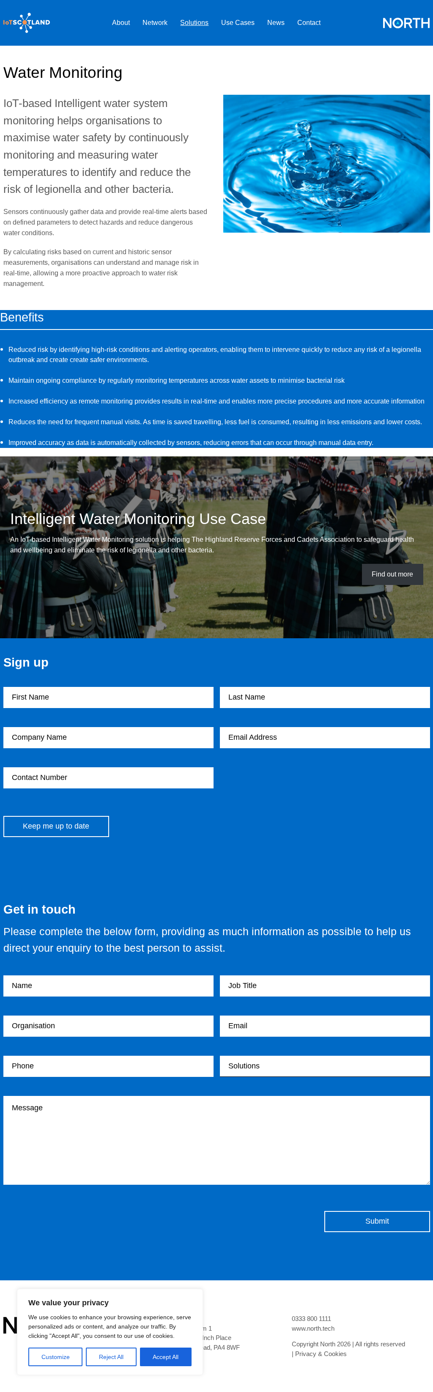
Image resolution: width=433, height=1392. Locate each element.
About (121, 22)
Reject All (111, 1357)
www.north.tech (313, 1328)
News (276, 22)
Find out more (392, 574)
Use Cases (238, 22)
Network (155, 22)
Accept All (165, 1357)
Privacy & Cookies (321, 1354)
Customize (55, 1357)
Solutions (194, 22)
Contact (309, 22)
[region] (110, 1332)
